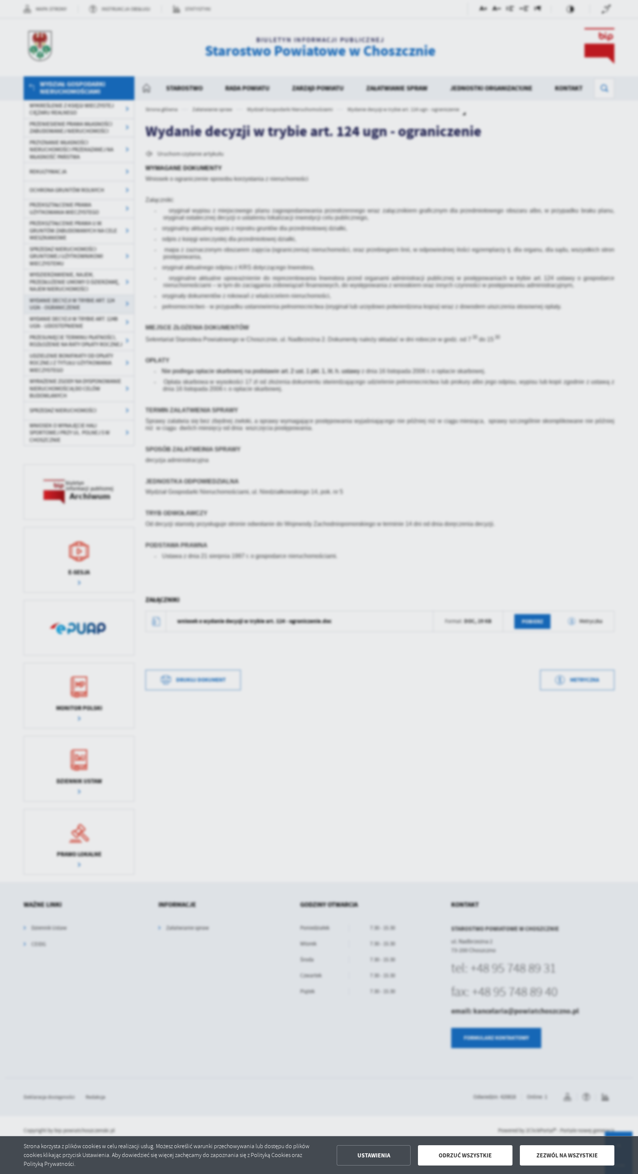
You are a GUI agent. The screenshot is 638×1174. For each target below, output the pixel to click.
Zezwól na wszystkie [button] (567, 1155)
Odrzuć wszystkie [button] (465, 1155)
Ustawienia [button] (373, 1155)
